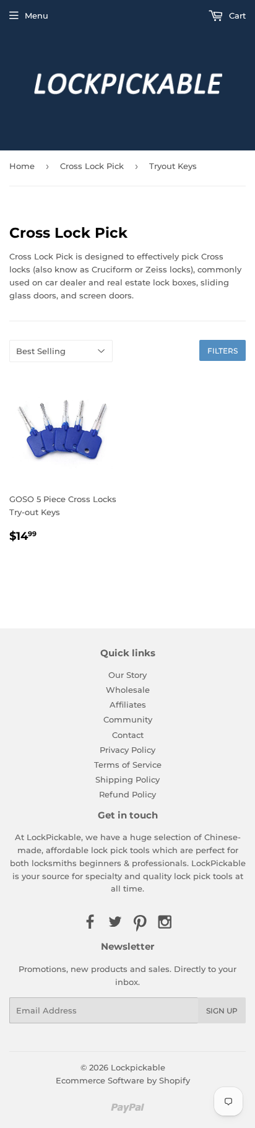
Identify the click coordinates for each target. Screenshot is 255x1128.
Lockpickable (138, 1067)
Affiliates (128, 704)
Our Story (127, 675)
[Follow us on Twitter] (115, 922)
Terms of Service (128, 765)
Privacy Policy (127, 750)
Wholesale (128, 690)
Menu (36, 15)
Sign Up (222, 1010)
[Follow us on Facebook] (90, 922)
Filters (222, 350)
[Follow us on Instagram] (164, 922)
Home (22, 166)
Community (127, 719)
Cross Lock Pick (92, 166)
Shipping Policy (127, 779)
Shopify (174, 1080)
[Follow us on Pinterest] (140, 922)
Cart (236, 15)
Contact (128, 735)
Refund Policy (127, 794)
